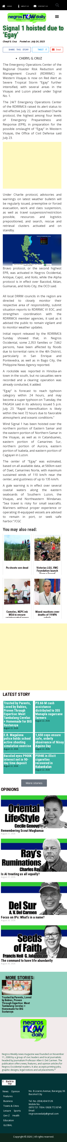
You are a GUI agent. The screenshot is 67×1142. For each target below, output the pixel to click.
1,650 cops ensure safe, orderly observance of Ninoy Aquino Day (49, 740)
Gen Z (6, 1115)
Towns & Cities (11, 1105)
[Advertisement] (32, 165)
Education (8, 1120)
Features (7, 1096)
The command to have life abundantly (27, 960)
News (5, 1091)
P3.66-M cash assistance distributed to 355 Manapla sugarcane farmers (49, 710)
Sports (17, 1110)
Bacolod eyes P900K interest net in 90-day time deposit (18, 759)
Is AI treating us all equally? (20, 874)
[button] (57, 5)
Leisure (7, 1110)
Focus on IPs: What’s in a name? (22, 917)
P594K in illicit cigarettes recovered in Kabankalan (45, 761)
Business (8, 1101)
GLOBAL (7, 1125)
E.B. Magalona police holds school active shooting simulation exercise (17, 740)
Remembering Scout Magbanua (22, 831)
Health (15, 1115)
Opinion (15, 1091)
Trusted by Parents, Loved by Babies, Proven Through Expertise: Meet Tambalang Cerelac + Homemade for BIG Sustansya (18, 714)
